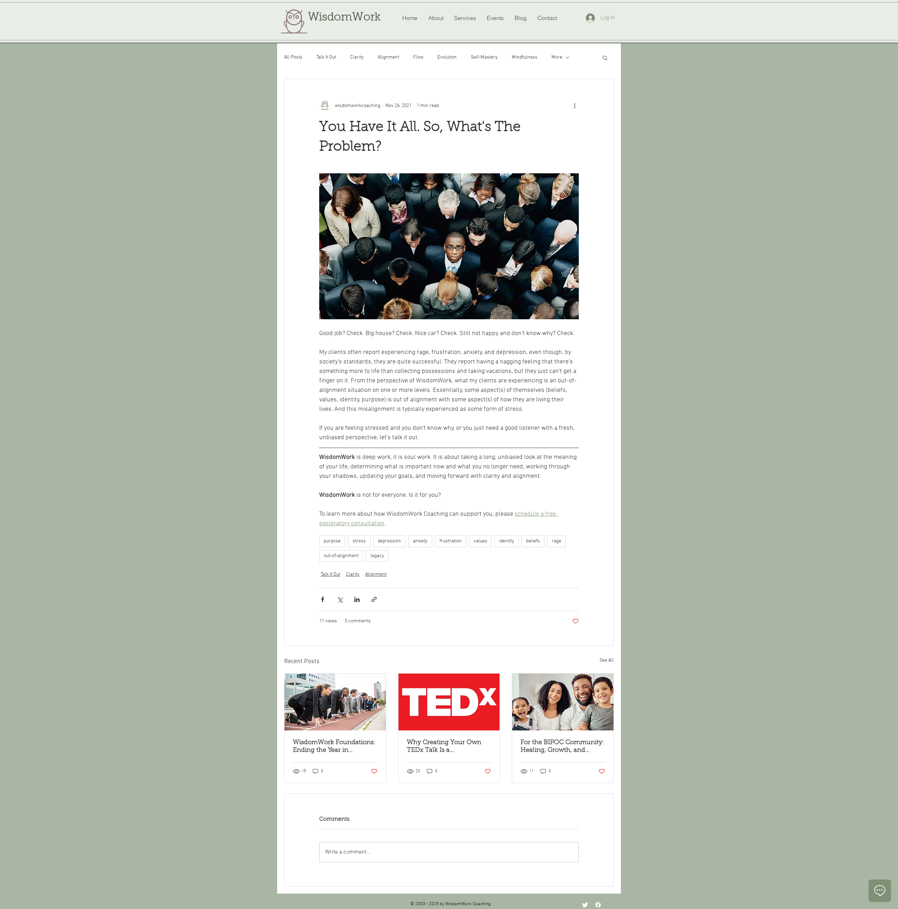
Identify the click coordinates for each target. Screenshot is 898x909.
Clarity (357, 57)
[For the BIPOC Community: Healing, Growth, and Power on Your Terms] (563, 702)
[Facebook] (598, 904)
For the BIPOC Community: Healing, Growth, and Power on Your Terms (562, 747)
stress (359, 541)
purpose (332, 541)
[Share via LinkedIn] (357, 599)
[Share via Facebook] (322, 599)
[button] (605, 57)
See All (606, 660)
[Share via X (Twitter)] (339, 599)
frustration (451, 541)
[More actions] (574, 105)
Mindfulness (524, 57)
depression (389, 541)
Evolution (447, 57)
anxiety (420, 541)
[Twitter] (585, 904)
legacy (377, 556)
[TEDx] (449, 702)
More (556, 57)
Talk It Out (326, 57)
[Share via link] (374, 599)
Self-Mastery (484, 57)
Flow (418, 57)
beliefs (533, 541)
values (480, 541)
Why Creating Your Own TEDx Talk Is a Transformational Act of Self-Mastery (444, 747)
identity (506, 541)
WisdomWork (344, 17)
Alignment (388, 57)
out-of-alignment (341, 556)
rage (556, 541)
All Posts (293, 57)
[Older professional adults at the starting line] (335, 702)
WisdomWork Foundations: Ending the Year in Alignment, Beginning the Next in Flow (334, 747)
